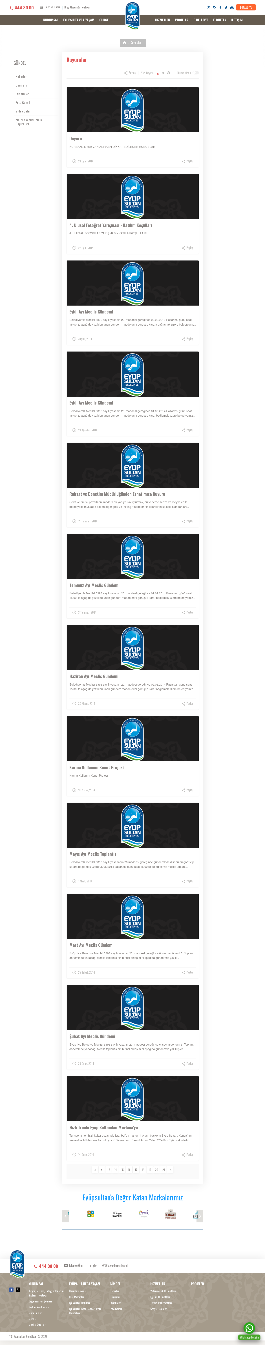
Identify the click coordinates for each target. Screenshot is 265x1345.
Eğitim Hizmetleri (160, 1297)
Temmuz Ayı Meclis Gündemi (94, 585)
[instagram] (214, 7)
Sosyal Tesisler (158, 1309)
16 (129, 1170)
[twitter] (209, 7)
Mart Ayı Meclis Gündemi (91, 944)
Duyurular (136, 42)
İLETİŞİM (237, 19)
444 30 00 (24, 7)
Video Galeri (24, 111)
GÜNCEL (104, 19)
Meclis (32, 1319)
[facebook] (220, 7)
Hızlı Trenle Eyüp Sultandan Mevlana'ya (103, 1127)
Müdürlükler (35, 1313)
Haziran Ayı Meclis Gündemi (93, 676)
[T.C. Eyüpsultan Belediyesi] (132, 15)
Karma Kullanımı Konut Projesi (96, 767)
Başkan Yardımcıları (39, 1307)
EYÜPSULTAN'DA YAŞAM (78, 19)
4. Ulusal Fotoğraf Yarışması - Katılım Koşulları (110, 225)
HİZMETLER (162, 19)
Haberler (21, 76)
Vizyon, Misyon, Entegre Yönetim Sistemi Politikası (46, 1293)
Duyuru (75, 138)
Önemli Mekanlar (78, 1291)
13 (108, 1170)
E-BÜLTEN (219, 19)
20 (156, 1170)
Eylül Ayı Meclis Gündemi (91, 311)
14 (115, 1170)
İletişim (93, 1266)
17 (136, 1170)
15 (122, 1170)
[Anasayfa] (124, 43)
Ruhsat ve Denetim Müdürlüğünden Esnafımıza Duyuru (117, 493)
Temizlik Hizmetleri (161, 1303)
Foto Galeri (23, 102)
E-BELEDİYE (246, 7)
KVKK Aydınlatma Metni (115, 1266)
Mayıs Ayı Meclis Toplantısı (93, 853)
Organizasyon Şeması (40, 1301)
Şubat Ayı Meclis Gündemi (92, 1036)
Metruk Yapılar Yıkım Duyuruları (29, 122)
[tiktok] (226, 7)
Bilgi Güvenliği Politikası (77, 7)
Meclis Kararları (37, 1325)
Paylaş (132, 72)
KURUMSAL (50, 19)
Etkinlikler (22, 94)
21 (163, 1170)
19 (150, 1170)
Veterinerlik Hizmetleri (163, 1291)
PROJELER (181, 19)
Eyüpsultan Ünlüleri (79, 1303)
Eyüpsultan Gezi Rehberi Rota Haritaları (85, 1311)
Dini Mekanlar (76, 1297)
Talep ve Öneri (52, 7)
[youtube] (232, 7)
